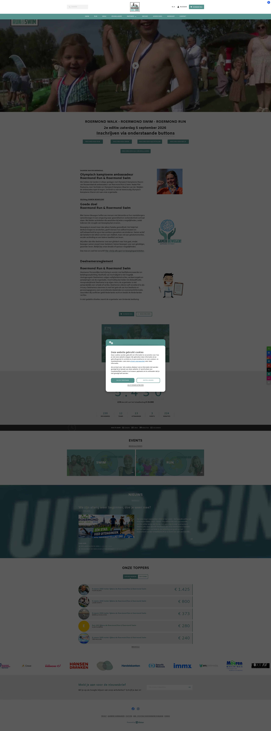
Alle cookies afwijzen (136, 385)
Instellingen (148, 380)
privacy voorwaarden (137, 361)
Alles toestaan (122, 380)
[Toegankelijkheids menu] (268, 2)
